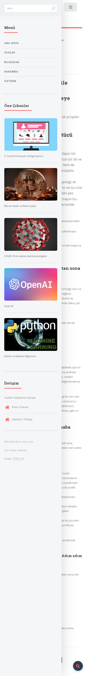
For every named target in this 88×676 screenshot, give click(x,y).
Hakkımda (11, 71)
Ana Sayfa (11, 43)
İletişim (10, 81)
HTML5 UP (18, 458)
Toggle (71, 8)
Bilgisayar (11, 62)
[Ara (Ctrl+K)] (78, 666)
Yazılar (9, 52)
